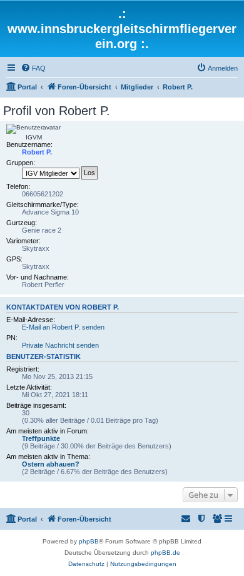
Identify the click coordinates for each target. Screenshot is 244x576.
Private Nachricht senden (60, 345)
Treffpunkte (41, 438)
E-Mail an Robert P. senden (63, 327)
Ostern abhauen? (50, 464)
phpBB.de (165, 552)
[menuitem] (33, 68)
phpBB (89, 541)
